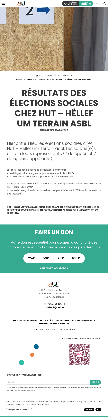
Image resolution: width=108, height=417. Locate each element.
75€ (60, 258)
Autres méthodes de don (54, 268)
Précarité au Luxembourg (54, 320)
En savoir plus (43, 404)
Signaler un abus (68, 329)
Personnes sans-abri (25, 320)
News (50, 75)
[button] (4, 3)
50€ (46, 258)
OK (97, 382)
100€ (76, 258)
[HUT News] (21, 5)
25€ (31, 258)
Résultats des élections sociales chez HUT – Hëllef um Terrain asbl (54, 79)
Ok (98, 410)
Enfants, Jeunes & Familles (54, 323)
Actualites (63, 75)
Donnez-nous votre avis (43, 329)
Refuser (89, 410)
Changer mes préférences (19, 410)
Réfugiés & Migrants (83, 320)
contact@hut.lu (54, 307)
